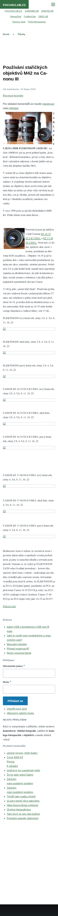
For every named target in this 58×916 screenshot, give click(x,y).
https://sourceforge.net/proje (22, 805)
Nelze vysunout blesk (19, 653)
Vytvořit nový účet (17, 708)
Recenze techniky (13, 95)
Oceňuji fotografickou (19, 809)
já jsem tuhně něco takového (23, 801)
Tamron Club (18, 21)
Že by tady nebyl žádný (20, 774)
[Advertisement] (29, 49)
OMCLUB (43, 16)
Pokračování (9, 606)
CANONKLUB (32, 11)
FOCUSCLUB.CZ (14, 5)
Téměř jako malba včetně (21, 796)
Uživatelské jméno (13, 666)
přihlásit (13, 108)
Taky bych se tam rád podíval (23, 814)
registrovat (48, 104)
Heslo (6, 682)
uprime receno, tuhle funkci (22, 753)
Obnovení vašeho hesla (20, 713)
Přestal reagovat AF (18, 648)
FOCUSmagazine (37, 21)
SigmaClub (15, 16)
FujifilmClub (30, 16)
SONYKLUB (47, 11)
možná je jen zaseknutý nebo (23, 770)
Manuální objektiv (17, 644)
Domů (6, 34)
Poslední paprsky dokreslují (22, 818)
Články (21, 34)
